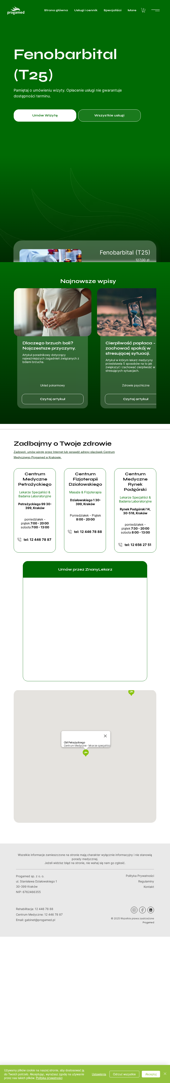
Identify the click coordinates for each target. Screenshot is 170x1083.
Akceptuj (151, 1074)
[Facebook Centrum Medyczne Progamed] (142, 910)
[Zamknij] (165, 1074)
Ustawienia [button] (99, 1074)
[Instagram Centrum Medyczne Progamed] (134, 910)
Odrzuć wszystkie (124, 1074)
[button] (143, 10)
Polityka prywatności (49, 1078)
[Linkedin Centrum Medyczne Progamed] (150, 910)
